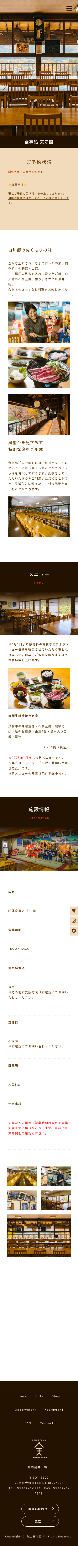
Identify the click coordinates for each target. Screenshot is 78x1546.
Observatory (25, 1410)
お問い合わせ (37, 1509)
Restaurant (54, 1410)
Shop (56, 1396)
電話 (38, 1521)
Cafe (39, 1396)
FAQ (28, 1423)
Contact (46, 1423)
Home (22, 1396)
